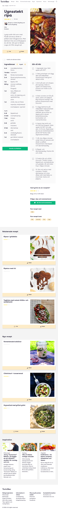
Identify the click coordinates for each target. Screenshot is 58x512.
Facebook (32, 500)
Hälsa (44, 1)
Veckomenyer (51, 1)
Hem (3, 5)
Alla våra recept (7, 500)
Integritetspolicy (21, 500)
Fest (44, 219)
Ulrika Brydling (18, 22)
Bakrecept (5, 496)
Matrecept (5, 494)
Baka (17, 1)
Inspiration (39, 1)
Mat (32, 219)
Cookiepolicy (20, 496)
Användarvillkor (20, 498)
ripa (32, 211)
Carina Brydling (12, 24)
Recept (12, 1)
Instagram (33, 498)
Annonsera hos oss (48, 496)
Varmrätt (38, 219)
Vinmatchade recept (25, 1)
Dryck (33, 1)
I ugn (49, 219)
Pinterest (32, 496)
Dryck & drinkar (6, 498)
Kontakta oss (47, 494)
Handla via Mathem (15, 148)
